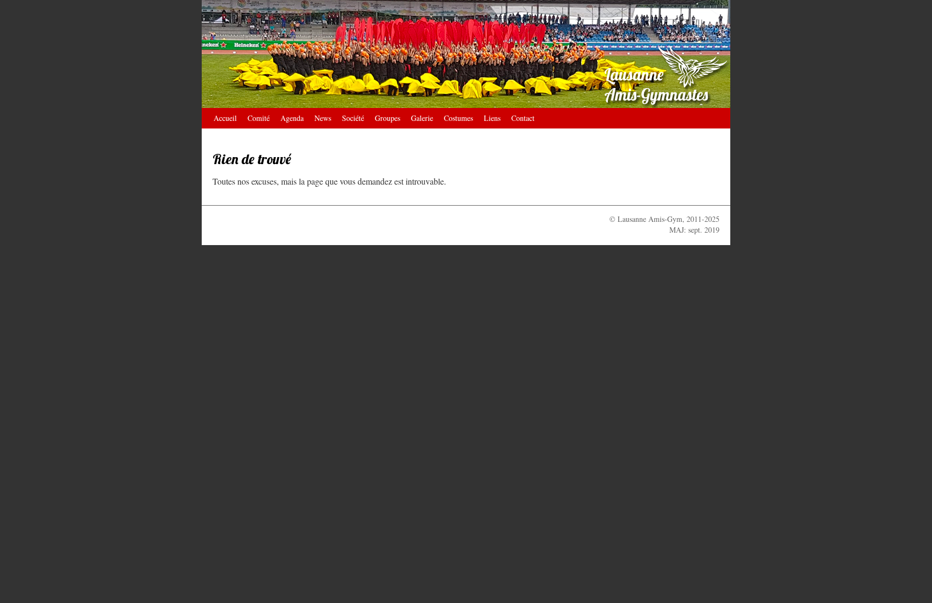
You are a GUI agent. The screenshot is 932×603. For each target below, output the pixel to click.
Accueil (225, 118)
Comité (259, 118)
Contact (522, 118)
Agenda (292, 118)
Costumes (458, 118)
